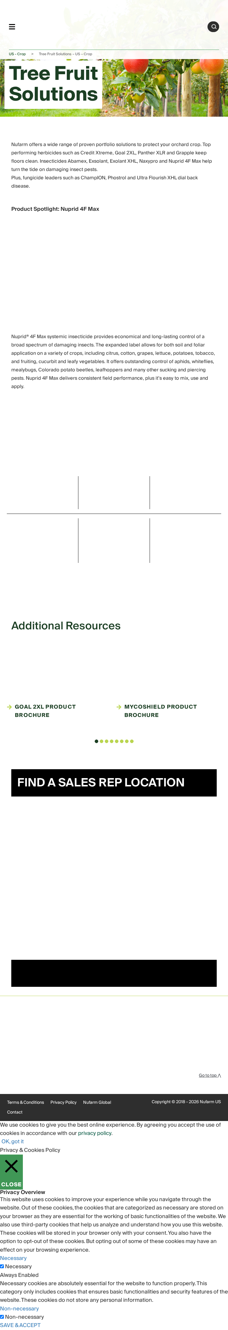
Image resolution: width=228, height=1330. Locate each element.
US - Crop (17, 54)
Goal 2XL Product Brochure (45, 711)
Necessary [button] (13, 1258)
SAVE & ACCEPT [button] (20, 1325)
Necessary (18, 1267)
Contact (15, 1112)
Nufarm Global (97, 1102)
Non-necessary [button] (19, 1308)
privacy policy (94, 1133)
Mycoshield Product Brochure (160, 711)
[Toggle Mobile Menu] (12, 26)
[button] (96, 741)
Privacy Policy (63, 1102)
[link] (111, 25)
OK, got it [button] (12, 1141)
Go (214, 27)
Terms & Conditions (25, 1102)
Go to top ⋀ (210, 1075)
